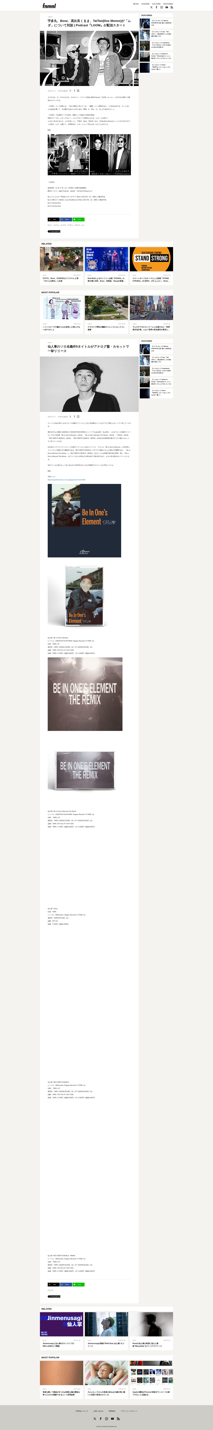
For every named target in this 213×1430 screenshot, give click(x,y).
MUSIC (136, 4)
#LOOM (63, 225)
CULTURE (156, 4)
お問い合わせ (98, 1411)
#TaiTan (56, 225)
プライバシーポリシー (129, 1411)
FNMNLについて (82, 1411)
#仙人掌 (50, 1290)
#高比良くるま (79, 225)
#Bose (50, 225)
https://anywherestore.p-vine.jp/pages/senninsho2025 (66, 480)
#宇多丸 (70, 225)
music (44, 275)
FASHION (145, 4)
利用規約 (112, 1411)
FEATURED (168, 4)
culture (50, 17)
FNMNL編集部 (63, 91)
